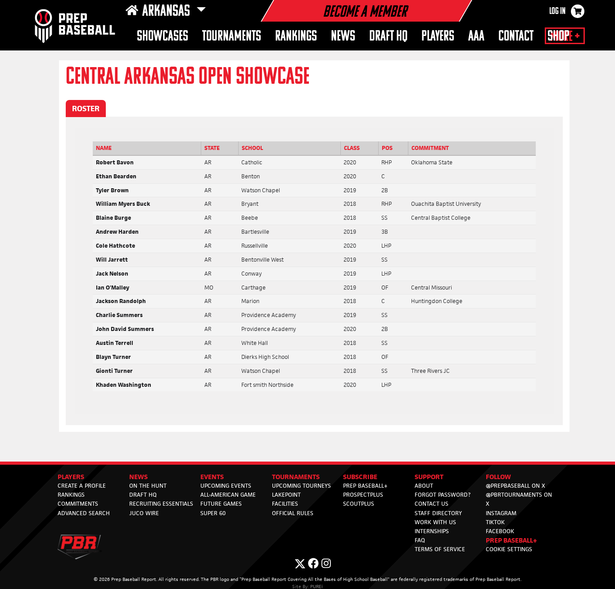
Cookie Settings (509, 549)
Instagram (501, 513)
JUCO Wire (144, 513)
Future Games (221, 503)
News (343, 36)
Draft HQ (143, 494)
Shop (558, 36)
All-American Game (228, 494)
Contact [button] (516, 36)
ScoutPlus (358, 503)
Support (429, 476)
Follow (498, 476)
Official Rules (292, 513)
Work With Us (435, 522)
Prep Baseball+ (365, 485)
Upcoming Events (225, 485)
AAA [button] (476, 36)
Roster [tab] (85, 108)
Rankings (296, 36)
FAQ (420, 540)
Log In (557, 11)
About (424, 485)
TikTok (495, 522)
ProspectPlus (363, 494)
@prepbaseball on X (515, 485)
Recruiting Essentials (161, 503)
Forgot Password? (442, 494)
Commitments (78, 503)
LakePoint (286, 494)
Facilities (285, 503)
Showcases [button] (162, 36)
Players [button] (437, 36)
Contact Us (431, 503)
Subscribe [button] (360, 476)
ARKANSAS (167, 12)
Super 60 (213, 513)
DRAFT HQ (388, 36)
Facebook (500, 531)
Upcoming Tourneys (301, 485)
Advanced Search (84, 513)
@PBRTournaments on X (519, 499)
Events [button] (212, 476)
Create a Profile (82, 485)
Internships (432, 531)
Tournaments (231, 36)
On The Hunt (148, 485)
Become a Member (365, 13)
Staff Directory (438, 513)
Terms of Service (440, 549)
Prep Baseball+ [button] (511, 540)
